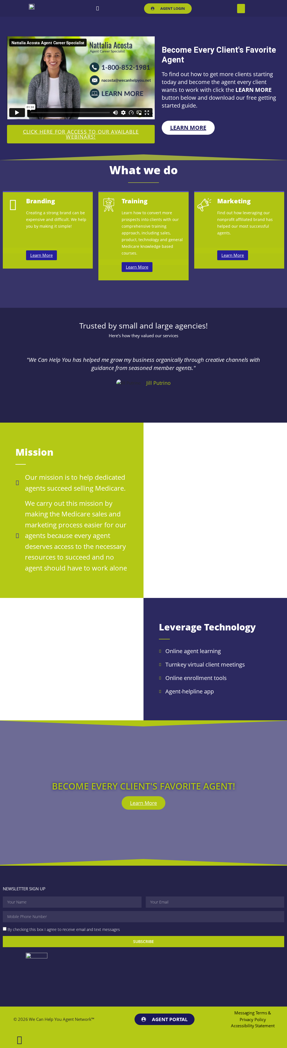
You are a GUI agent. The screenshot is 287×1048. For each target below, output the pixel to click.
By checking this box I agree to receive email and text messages (64, 929)
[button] (241, 8)
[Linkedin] (97, 8)
